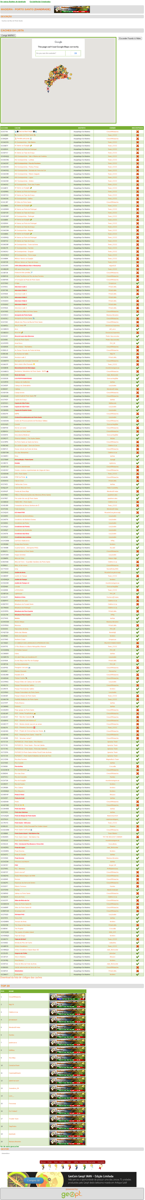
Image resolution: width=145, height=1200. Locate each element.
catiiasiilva (112, 943)
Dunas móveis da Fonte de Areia (26, 449)
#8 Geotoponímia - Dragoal (24, 251)
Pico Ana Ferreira (21, 759)
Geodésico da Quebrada (23, 530)
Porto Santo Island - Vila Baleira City (27, 837)
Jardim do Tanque (21, 576)
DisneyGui (112, 671)
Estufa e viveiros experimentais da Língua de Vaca (32, 470)
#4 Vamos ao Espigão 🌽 (23, 219)
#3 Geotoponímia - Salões (24, 198)
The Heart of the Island (22, 925)
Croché (17, 424)
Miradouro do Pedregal (22, 608)
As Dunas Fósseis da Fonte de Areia (27, 350)
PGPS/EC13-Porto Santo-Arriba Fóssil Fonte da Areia (33, 752)
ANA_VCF (112, 932)
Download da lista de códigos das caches (21, 977)
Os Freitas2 (13, 1111)
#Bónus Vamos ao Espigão (24, 258)
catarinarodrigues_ (112, 819)
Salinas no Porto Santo (22, 893)
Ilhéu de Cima (19, 558)
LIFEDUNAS (19, 590)
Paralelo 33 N (19, 675)
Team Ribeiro (112, 833)
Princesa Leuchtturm (22, 861)
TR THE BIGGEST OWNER (112, 837)
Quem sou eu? (20, 872)
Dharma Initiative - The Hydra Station (27, 438)
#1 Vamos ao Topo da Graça (24, 153)
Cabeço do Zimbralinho (23, 385)
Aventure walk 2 (20, 357)
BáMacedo (112, 403)
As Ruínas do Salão (21, 354)
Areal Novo (18, 343)
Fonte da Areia (20, 509)
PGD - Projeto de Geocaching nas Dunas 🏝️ (30, 731)
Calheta (17, 389)
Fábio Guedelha (112, 488)
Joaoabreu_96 (14, 1088)
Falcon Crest (19, 481)
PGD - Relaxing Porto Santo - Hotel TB (28, 734)
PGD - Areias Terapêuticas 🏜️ (25, 713)
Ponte (17, 801)
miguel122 (112, 265)
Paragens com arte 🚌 (22, 667)
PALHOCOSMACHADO (112, 643)
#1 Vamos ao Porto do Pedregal (25, 149)
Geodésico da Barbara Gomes (25, 519)
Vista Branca (19, 960)
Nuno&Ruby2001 (112, 569)
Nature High (112, 558)
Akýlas (112, 438)
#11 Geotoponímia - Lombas (24, 160)
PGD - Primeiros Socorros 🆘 (25, 727)
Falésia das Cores (21, 484)
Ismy (16, 569)
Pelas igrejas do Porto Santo (24, 710)
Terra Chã (18, 918)
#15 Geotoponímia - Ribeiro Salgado (27, 174)
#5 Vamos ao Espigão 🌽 (23, 234)
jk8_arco (113, 329)
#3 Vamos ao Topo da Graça (24, 213)
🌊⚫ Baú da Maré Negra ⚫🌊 (26, 131)
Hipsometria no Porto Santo (24, 551)
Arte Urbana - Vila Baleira (23, 347)
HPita (112, 541)
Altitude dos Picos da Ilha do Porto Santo (28, 322)
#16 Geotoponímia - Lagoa (24, 177)
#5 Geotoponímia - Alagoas (24, 230)
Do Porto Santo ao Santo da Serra (26, 442)
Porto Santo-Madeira (22, 840)
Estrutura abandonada (22, 466)
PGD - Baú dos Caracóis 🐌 (24, 717)
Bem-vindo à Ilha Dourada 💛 (25, 364)
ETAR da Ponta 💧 (21, 477)
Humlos (112, 777)
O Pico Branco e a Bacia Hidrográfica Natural (30, 646)
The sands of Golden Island (24, 932)
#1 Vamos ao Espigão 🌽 (23, 145)
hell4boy (12, 1050)
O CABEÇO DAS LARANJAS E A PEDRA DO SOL (32, 643)
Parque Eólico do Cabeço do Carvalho (28, 682)
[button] (65, 76)
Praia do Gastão (20, 854)
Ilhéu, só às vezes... (22, 565)
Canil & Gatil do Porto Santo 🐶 (25, 396)
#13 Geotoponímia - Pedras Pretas (27, 167)
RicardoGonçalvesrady (113, 512)
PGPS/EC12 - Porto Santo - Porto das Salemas (31, 749)
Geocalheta (113, 844)
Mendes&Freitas (112, 389)
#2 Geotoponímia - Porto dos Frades (27, 184)
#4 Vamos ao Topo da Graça (24, 227)
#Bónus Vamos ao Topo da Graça (26, 262)
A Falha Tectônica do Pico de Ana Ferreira (29, 276)
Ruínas (17, 890)
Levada (17, 586)
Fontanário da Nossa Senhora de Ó (27, 505)
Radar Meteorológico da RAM (25, 876)
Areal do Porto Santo (22, 340)
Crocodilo (112, 766)
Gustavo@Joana (112, 597)
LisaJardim (112, 385)
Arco (16, 329)
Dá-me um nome (20, 428)
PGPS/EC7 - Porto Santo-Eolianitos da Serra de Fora (33, 756)
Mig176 (112, 354)
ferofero (112, 544)
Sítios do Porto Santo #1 (23, 904)
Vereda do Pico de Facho (23, 943)
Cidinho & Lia (112, 445)
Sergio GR (112, 865)
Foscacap (12, 1103)
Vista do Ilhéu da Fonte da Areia (25, 964)
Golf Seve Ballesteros (22, 541)
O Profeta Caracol (21, 650)
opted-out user (14, 1081)
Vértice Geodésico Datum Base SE (27, 950)
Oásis (17, 653)
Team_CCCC (112, 135)
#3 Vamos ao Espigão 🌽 (23, 205)
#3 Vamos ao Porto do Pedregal (25, 209)
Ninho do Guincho (21, 636)
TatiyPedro (12, 1126)
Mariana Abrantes (112, 315)
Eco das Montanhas (21, 452)
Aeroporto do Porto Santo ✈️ (25, 318)
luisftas (112, 382)
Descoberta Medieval (22, 435)
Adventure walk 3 (21, 294)
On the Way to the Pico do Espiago (27, 660)
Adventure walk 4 (21, 308)
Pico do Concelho (21, 777)
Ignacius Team (112, 742)
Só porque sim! (20, 911)
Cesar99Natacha (112, 131)
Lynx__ (11, 1096)
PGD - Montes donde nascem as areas (28, 724)
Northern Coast (20, 639)
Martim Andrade (112, 890)
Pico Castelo (19, 763)
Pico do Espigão (20, 780)
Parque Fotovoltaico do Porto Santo (27, 692)
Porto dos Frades (21, 819)
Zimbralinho (19, 974)
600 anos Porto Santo (22, 269)
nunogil (112, 459)
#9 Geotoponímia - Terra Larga (25, 255)
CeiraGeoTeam (14, 1065)
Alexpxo (112, 794)
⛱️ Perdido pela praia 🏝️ (23, 138)
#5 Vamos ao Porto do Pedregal (25, 237)
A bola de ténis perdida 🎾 (24, 272)
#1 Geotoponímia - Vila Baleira (25, 142)
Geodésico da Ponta (22, 523)
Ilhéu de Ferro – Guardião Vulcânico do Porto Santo (32, 562)
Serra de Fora (19, 897)
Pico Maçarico (19, 791)
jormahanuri (13, 1020)
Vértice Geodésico (21, 946)
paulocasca (13, 1042)
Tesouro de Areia (20, 921)
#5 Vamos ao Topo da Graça (24, 241)
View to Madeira (20, 957)
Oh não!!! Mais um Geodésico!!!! (26, 657)
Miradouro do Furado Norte (24, 604)
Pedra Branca (19, 703)
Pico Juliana (19, 787)
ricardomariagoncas (112, 368)
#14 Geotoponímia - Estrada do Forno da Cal (30, 170)
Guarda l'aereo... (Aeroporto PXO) (26, 548)
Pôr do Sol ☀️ (19, 805)
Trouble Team (13, 1119)
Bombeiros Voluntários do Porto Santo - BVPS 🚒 (31, 371)
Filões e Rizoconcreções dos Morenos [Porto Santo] (33, 495)
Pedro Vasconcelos (112, 336)
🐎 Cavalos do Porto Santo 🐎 (25, 135)
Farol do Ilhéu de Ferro (22, 488)
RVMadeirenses (112, 868)
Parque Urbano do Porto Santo (25, 696)
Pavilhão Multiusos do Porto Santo (26, 699)
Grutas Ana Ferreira (21, 544)
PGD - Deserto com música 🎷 (25, 720)
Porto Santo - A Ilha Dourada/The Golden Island (31, 826)
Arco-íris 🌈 (19, 332)
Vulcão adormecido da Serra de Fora (27, 967)
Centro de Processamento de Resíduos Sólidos (31, 421)
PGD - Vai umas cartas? (23, 738)
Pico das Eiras (20, 773)
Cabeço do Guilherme (22, 382)
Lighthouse (18, 593)
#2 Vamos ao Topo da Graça (24, 195)
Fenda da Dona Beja (22, 491)
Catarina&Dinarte (15, 1073)
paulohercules (112, 495)
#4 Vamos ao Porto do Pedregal (25, 223)
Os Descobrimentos (22, 664)
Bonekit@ (112, 632)
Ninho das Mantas (21, 632)
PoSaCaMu (112, 287)
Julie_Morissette (112, 375)
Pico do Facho (20, 784)
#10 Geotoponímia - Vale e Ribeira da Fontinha (31, 156)
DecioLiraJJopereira (113, 325)
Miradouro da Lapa (21, 600)
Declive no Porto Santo (22, 431)
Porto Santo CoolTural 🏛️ (23, 830)
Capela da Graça (20, 399)
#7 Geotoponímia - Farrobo (24, 248)
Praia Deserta (19, 851)
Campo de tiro (19, 392)
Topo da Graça (20, 935)
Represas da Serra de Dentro (25, 883)
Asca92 (112, 548)
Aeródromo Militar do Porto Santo (26, 311)
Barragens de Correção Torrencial (26, 361)
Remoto (17, 879)
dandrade (42, 9)
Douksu (112, 826)
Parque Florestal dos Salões (24, 685)
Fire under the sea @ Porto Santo (26, 498)
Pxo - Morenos (20, 868)
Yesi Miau (12, 1058)
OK (75, 53)
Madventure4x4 (112, 816)
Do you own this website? (46, 53)
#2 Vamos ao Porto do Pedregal (25, 191)
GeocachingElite (112, 378)
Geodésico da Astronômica (24, 516)
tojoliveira (112, 463)
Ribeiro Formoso (20, 886)
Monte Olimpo (19, 622)
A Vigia (17, 283)
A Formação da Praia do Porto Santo (27, 280)
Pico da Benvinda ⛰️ (22, 770)
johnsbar (113, 953)
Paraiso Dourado (20, 671)
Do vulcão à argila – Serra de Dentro (27, 445)
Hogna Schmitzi (20, 555)
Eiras (16, 456)
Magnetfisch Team (112, 759)
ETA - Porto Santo (21, 474)
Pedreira (18, 706)
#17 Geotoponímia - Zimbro (24, 181)
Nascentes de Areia (21, 629)
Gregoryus (112, 283)
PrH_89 (112, 343)
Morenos (18, 625)
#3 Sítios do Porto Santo (23, 202)
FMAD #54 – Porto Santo (23, 502)
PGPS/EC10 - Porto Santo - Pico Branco (28, 742)
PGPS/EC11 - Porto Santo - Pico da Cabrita (29, 745)
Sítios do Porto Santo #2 (23, 907)
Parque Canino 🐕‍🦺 (21, 678)
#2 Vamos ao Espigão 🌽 (23, 188)
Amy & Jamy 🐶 (20, 325)
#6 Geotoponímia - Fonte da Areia (26, 244)
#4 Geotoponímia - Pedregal (24, 216)
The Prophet (19, 928)
